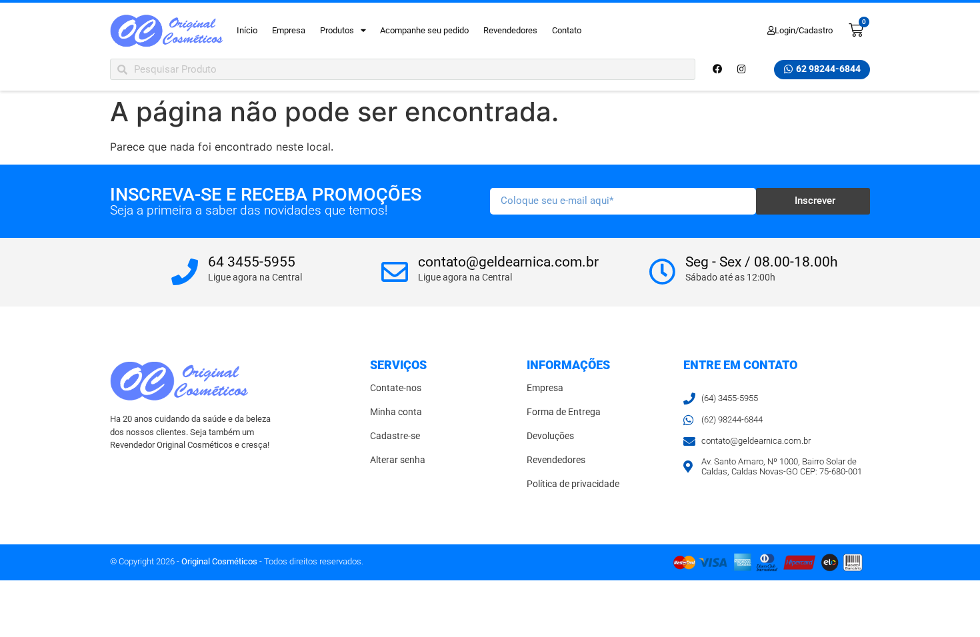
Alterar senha (397, 460)
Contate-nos (395, 388)
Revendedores (510, 30)
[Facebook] (717, 69)
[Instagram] (741, 69)
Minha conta (396, 412)
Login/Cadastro (804, 30)
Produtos (337, 30)
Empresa (288, 30)
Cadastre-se (395, 436)
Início (247, 30)
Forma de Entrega (564, 412)
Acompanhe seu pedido (424, 30)
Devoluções (550, 436)
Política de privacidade (573, 484)
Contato (566, 30)
